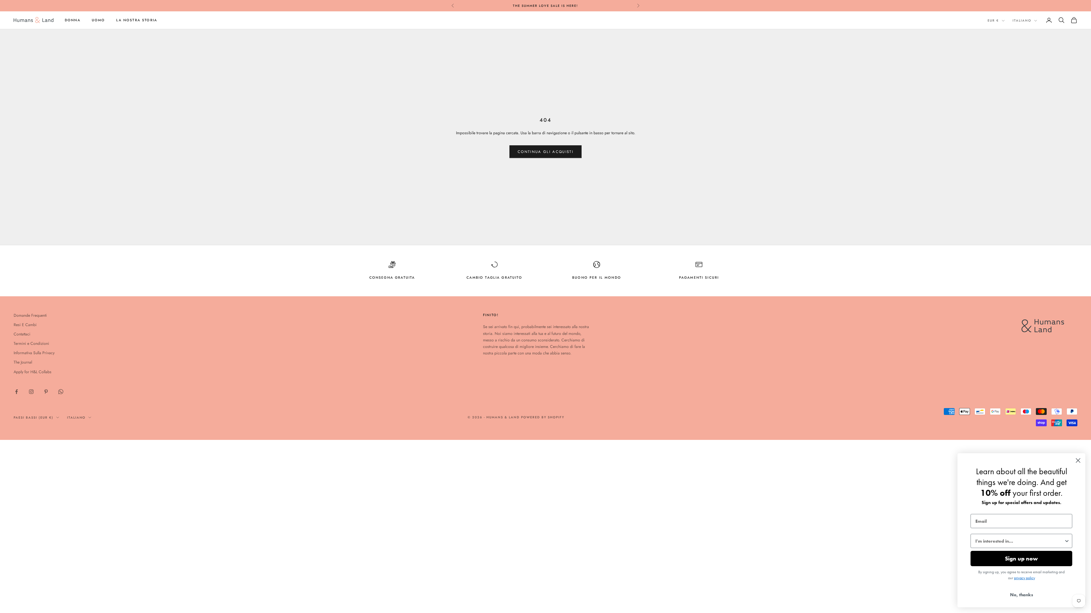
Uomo (98, 20)
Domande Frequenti (30, 315)
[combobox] (1019, 541)
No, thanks (1021, 595)
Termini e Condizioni (31, 343)
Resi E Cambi (25, 325)
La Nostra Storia (136, 20)
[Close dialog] (1078, 460)
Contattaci (22, 334)
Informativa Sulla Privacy (34, 353)
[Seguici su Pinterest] (46, 391)
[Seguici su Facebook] (16, 391)
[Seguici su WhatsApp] (61, 391)
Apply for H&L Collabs (32, 372)
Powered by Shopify (543, 417)
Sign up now (1021, 558)
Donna (72, 20)
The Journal (23, 362)
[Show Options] (1067, 541)
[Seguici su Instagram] (31, 391)
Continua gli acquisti (545, 151)
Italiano (1022, 20)
